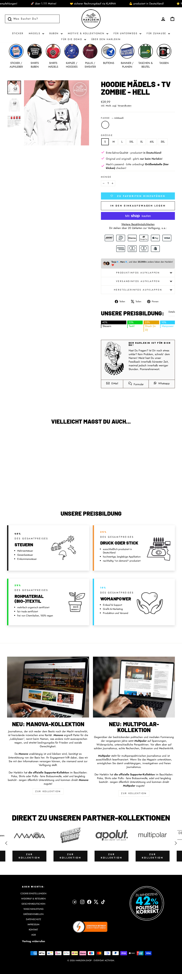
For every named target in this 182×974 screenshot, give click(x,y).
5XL (163, 142)
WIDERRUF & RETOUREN (33, 898)
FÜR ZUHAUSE (157, 33)
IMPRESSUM (33, 924)
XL (141, 142)
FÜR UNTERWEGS (126, 33)
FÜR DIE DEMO (72, 39)
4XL (152, 142)
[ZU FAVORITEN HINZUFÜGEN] (11, 437)
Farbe (112, 118)
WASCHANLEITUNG (33, 909)
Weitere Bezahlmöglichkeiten (138, 224)
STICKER (17, 33)
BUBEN (54, 33)
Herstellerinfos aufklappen (138, 289)
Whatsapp (163, 383)
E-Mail (114, 383)
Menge (106, 177)
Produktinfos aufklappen (138, 272)
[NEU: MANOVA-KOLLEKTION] (48, 687)
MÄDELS (35, 33)
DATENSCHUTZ (33, 919)
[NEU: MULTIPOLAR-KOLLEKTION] (134, 687)
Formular (138, 384)
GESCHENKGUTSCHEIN (33, 903)
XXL (131, 142)
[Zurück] (6, 843)
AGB (33, 934)
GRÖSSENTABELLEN (33, 914)
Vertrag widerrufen (33, 941)
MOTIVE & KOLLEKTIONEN (87, 33)
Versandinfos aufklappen (138, 281)
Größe (107, 135)
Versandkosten (125, 105)
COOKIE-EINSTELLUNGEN (33, 893)
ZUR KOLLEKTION (48, 791)
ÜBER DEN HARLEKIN (106, 39)
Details (171, 311)
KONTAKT (33, 929)
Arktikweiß (105, 124)
